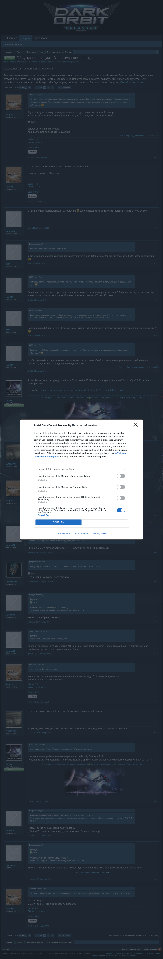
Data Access (81, 533)
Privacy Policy (99, 533)
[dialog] (81, 479)
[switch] (121, 476)
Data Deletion (63, 533)
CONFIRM (58, 522)
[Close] (137, 426)
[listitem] (81, 469)
